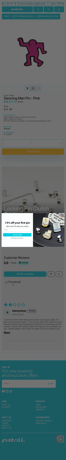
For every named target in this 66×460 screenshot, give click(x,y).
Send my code (17, 235)
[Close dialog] (63, 215)
